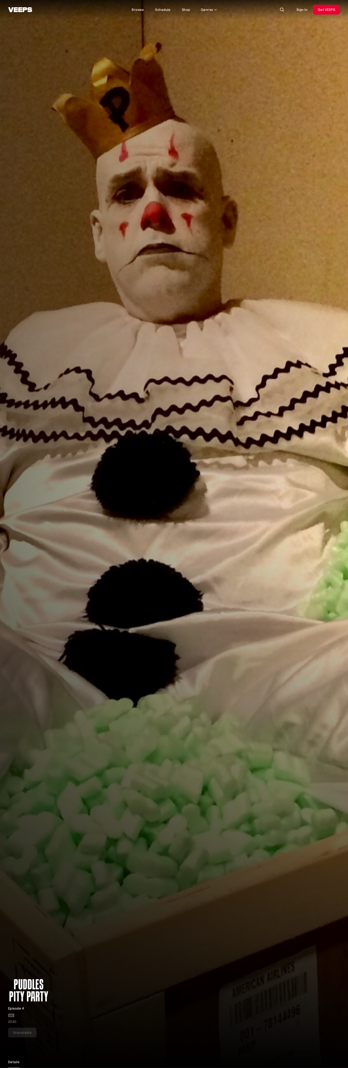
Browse (138, 9)
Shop (186, 9)
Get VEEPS (326, 9)
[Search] (282, 10)
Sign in (301, 9)
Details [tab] (13, 1062)
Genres (207, 9)
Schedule (163, 9)
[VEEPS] (20, 9)
